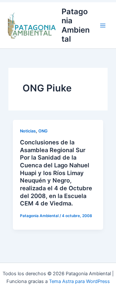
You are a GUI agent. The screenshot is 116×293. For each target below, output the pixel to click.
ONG (43, 131)
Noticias (28, 131)
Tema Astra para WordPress (79, 281)
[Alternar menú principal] (103, 25)
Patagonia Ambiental (76, 25)
